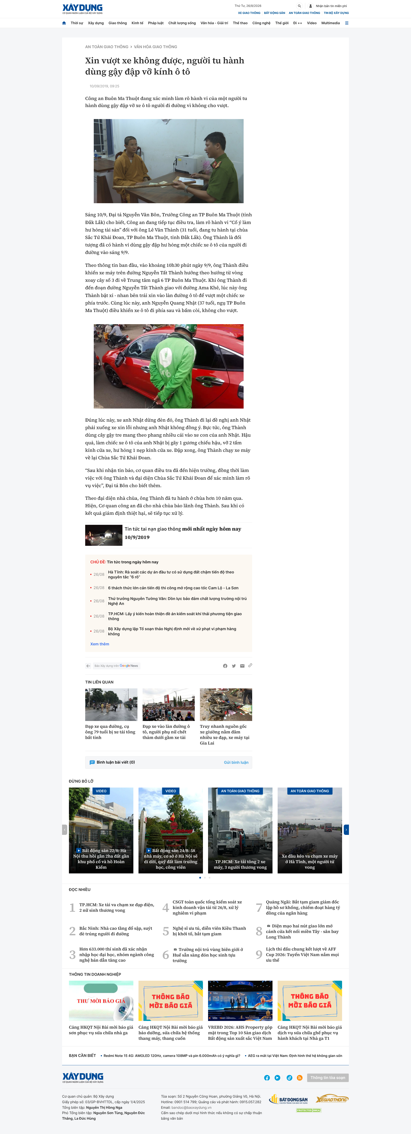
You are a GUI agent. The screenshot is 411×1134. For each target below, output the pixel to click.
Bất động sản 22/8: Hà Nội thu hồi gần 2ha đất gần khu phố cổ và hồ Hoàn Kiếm (101, 859)
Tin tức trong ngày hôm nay (133, 562)
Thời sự (77, 23)
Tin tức (132, 528)
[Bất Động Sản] (288, 1099)
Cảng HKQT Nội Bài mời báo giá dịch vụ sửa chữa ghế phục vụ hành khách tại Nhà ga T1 (310, 1032)
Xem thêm (99, 644)
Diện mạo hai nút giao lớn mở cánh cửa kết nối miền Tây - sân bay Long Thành (302, 931)
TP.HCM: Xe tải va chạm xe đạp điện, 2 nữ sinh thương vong (116, 907)
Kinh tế (137, 23)
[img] (169, 161)
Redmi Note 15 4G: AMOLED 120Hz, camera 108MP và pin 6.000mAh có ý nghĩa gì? (172, 1055)
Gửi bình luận (236, 762)
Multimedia (331, 23)
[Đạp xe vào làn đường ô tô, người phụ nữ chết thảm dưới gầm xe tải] (169, 704)
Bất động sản (274, 13)
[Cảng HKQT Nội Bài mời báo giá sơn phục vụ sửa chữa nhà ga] (101, 1001)
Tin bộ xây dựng (336, 13)
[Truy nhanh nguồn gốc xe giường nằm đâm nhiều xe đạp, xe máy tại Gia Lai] (226, 704)
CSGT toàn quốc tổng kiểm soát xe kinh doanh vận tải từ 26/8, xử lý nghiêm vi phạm (207, 907)
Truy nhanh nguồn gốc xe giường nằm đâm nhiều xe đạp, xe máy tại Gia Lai (225, 735)
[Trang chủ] (64, 23)
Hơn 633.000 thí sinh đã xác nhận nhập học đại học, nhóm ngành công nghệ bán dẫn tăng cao (116, 954)
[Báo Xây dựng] (82, 8)
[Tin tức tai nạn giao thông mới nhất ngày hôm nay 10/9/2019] (103, 535)
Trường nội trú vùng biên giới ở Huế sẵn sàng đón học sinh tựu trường (208, 954)
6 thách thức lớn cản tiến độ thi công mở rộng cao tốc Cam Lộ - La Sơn (173, 588)
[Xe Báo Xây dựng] (332, 1098)
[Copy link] (250, 665)
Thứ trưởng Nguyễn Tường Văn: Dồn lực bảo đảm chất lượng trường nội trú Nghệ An (177, 601)
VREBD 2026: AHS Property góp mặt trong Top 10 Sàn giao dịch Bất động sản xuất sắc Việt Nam (240, 1032)
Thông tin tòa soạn (328, 1078)
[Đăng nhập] (310, 6)
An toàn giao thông (304, 13)
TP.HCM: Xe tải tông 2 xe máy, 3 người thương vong (240, 864)
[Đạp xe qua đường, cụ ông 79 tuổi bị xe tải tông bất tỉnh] (111, 704)
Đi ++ (297, 23)
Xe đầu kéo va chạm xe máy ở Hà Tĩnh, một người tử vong (310, 861)
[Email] (242, 665)
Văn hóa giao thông (155, 47)
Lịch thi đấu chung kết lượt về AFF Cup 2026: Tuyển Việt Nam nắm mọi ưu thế (302, 954)
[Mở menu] (347, 23)
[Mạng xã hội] (289, 1078)
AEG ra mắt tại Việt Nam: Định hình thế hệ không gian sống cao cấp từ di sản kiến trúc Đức (322, 1055)
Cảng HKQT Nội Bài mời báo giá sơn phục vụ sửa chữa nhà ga (101, 1030)
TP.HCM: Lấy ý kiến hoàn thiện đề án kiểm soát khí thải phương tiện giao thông (175, 616)
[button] (200, 878)
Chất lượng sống (182, 23)
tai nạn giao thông (161, 528)
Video (312, 23)
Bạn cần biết (82, 1055)
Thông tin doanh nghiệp (95, 974)
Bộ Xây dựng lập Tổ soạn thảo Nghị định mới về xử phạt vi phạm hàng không (172, 631)
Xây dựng (96, 23)
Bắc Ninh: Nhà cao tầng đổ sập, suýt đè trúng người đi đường (115, 931)
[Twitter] (233, 665)
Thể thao (240, 23)
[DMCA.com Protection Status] (309, 1110)
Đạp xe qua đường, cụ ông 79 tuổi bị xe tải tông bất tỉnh (110, 732)
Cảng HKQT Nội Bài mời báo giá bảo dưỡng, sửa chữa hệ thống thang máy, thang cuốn (170, 1032)
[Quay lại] (88, 666)
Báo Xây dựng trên (107, 666)
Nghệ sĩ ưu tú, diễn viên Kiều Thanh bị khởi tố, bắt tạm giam (209, 931)
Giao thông (118, 23)
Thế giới (282, 23)
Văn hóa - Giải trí (214, 23)
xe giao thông (249, 13)
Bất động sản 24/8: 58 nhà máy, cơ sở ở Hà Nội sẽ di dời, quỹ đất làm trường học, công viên (171, 859)
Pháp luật (156, 23)
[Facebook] (225, 665)
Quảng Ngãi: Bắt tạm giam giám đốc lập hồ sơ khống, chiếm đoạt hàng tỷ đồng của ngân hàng (303, 907)
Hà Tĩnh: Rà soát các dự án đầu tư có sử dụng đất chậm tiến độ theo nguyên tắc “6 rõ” (171, 574)
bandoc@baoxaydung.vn (191, 1107)
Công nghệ (261, 23)
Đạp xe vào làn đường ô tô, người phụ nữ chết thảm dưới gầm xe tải (166, 732)
